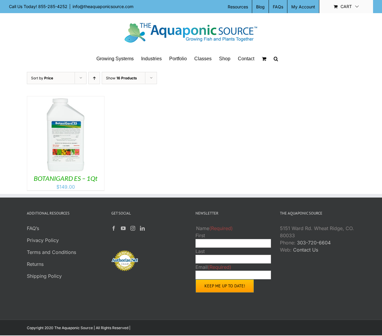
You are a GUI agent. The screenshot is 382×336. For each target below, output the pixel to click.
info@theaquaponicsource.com (103, 6)
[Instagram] (132, 228)
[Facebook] (113, 228)
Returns (35, 264)
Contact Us (305, 250)
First (200, 235)
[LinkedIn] (142, 228)
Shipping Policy (44, 276)
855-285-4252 (52, 6)
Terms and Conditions (51, 252)
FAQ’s (33, 228)
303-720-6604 (314, 243)
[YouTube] (123, 228)
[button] (276, 59)
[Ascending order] (94, 78)
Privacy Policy (43, 240)
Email (213, 267)
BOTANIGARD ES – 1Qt (66, 178)
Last (200, 251)
